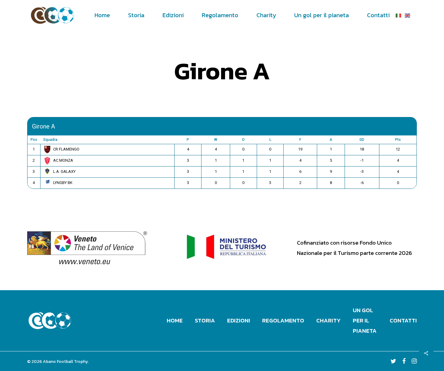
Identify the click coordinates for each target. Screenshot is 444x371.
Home (175, 320)
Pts (398, 140)
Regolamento (283, 320)
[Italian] (399, 15)
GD (361, 140)
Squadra (50, 140)
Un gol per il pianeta (365, 320)
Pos (34, 140)
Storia (205, 320)
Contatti (403, 320)
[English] (408, 15)
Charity (328, 320)
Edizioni (238, 320)
